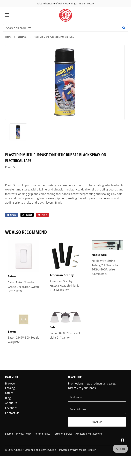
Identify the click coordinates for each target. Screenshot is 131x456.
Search (9, 433)
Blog (8, 398)
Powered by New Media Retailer (77, 449)
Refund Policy (42, 433)
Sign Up (97, 421)
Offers (9, 393)
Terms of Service (62, 433)
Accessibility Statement (89, 433)
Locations (11, 408)
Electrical (22, 36)
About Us (11, 403)
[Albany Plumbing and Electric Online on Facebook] (122, 440)
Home (8, 36)
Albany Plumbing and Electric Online (35, 449)
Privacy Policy (23, 433)
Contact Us (12, 413)
